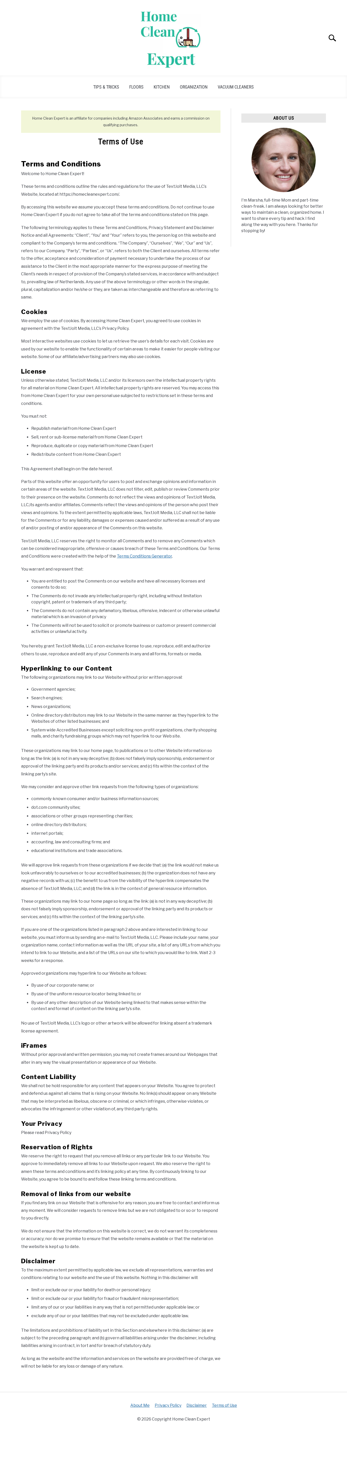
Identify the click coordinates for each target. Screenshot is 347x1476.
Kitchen (162, 87)
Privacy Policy (168, 1405)
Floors (136, 87)
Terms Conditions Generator (144, 556)
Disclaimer (196, 1405)
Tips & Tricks (106, 87)
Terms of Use (224, 1405)
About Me (140, 1405)
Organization (194, 87)
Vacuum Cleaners (236, 87)
